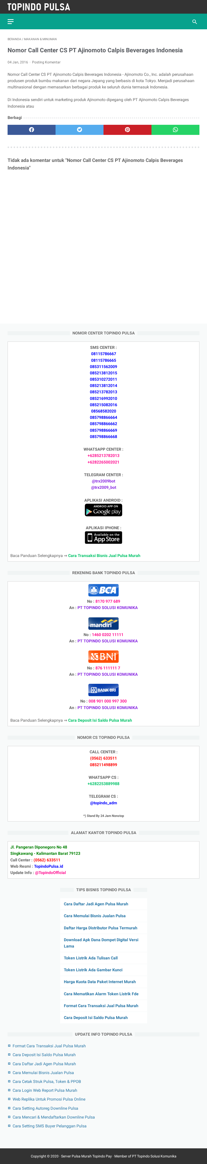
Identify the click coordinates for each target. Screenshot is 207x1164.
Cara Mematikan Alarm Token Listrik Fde (101, 993)
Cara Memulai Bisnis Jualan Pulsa (95, 915)
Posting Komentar (46, 62)
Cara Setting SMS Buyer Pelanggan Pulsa (50, 1126)
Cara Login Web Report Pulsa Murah (45, 1090)
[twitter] (80, 130)
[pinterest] (127, 130)
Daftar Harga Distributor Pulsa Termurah (100, 928)
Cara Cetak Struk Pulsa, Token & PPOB (47, 1081)
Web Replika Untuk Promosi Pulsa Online (49, 1099)
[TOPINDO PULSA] (42, 7)
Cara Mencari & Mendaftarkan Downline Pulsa (54, 1117)
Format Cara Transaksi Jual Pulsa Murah (101, 1005)
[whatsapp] (175, 130)
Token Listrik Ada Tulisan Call (91, 958)
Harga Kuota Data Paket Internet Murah (100, 981)
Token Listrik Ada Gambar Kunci (93, 969)
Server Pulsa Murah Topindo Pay (86, 1156)
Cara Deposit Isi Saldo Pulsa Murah (96, 1017)
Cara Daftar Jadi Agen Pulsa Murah (96, 904)
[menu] (11, 21)
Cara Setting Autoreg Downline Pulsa (45, 1108)
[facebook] (32, 130)
